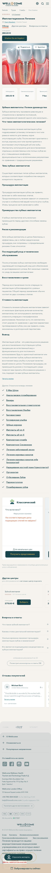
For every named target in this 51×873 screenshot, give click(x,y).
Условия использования (29, 835)
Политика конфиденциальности (14, 838)
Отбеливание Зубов (16, 477)
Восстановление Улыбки (18, 410)
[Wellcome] (12, 4)
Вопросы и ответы (38, 26)
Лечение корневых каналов (19, 455)
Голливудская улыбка (16, 420)
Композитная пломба (16, 440)
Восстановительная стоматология (23, 405)
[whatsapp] (4, 764)
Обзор (5, 26)
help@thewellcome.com (12, 800)
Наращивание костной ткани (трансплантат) (27, 468)
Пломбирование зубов (17, 487)
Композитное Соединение (19, 445)
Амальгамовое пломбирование (21, 395)
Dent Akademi (10, 22)
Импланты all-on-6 (15, 435)
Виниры (10, 400)
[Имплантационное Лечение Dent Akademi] (25, 64)
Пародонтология (14, 482)
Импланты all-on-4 (15, 430)
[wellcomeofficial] (12, 764)
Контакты (13, 835)
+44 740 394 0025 (10, 797)
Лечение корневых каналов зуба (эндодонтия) (22, 461)
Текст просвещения (40, 838)
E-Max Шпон (12, 391)
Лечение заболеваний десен (20, 450)
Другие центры (19, 26)
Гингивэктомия (13, 415)
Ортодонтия (12, 472)
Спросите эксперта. (21, 857)
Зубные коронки (14, 425)
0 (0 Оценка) (16, 14)
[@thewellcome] (26, 764)
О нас (4, 835)
